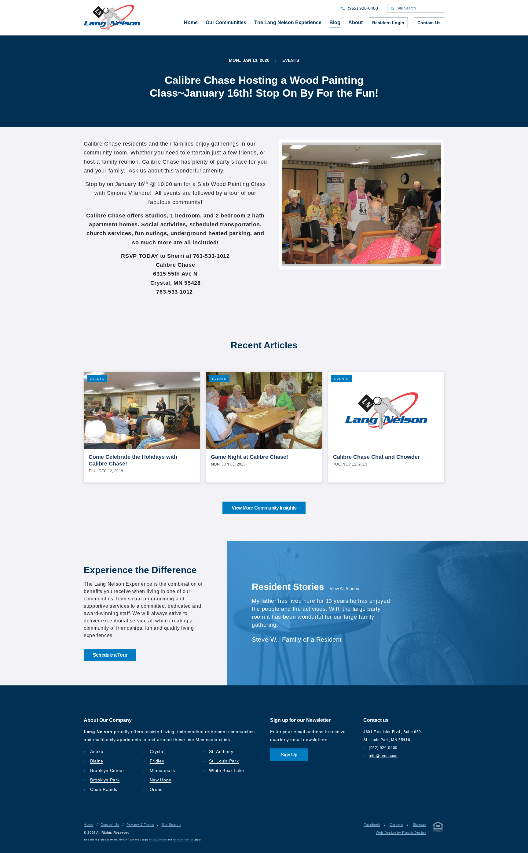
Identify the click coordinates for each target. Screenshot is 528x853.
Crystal (157, 751)
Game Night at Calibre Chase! (249, 457)
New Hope (160, 779)
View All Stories (344, 588)
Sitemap (419, 824)
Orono (156, 789)
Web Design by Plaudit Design (401, 832)
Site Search (171, 824)
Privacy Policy (158, 839)
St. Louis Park (224, 760)
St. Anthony (221, 751)
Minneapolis (162, 770)
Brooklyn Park (104, 779)
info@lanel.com (383, 756)
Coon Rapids (103, 789)
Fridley (157, 760)
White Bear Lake (226, 770)
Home (89, 824)
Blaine (96, 760)
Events (97, 378)
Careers (396, 824)
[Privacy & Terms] (438, 827)
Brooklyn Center (107, 770)
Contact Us (110, 824)
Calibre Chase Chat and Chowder (376, 457)
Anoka (96, 751)
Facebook (372, 824)
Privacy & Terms (140, 824)
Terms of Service (183, 839)
